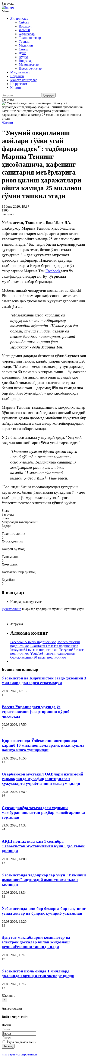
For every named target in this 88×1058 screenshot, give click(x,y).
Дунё (22, 53)
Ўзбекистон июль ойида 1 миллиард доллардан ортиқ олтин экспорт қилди (38, 973)
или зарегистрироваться (19, 1054)
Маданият (26, 45)
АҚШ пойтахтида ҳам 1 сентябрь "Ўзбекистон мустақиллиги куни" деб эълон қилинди (43, 846)
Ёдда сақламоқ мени (21, 1042)
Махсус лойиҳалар (23, 80)
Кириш (15, 87)
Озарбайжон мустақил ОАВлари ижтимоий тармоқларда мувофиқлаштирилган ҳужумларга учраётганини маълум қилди (42, 779)
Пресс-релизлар (30, 68)
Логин (6, 1025)
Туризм (24, 41)
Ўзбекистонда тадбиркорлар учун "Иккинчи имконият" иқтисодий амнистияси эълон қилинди (44, 880)
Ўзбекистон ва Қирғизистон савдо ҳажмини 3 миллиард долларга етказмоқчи (44, 680)
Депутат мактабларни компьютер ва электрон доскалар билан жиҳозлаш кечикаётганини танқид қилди (36, 942)
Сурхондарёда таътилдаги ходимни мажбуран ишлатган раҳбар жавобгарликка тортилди (43, 812)
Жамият (24, 30)
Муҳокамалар (29, 64)
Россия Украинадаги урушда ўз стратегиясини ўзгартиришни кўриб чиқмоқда (35, 711)
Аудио (23, 57)
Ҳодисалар (27, 34)
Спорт (23, 49)
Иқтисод (25, 26)
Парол (6, 1033)
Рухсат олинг (11, 609)
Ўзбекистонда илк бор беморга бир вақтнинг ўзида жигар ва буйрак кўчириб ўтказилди (44, 910)
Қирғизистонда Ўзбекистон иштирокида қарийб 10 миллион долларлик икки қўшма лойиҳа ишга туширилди (43, 745)
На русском (18, 84)
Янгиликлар (19, 18)
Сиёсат (24, 22)
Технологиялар (30, 37)
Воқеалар (25, 61)
